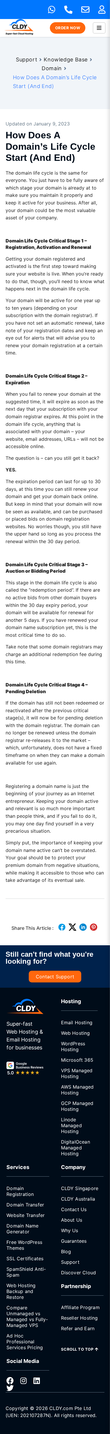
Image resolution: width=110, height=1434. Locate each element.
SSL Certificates (24, 1258)
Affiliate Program (80, 1307)
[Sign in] (102, 10)
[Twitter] (10, 1388)
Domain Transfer (25, 1205)
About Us (71, 1220)
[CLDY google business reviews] (24, 1069)
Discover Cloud (78, 1272)
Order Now (67, 27)
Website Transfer (25, 1215)
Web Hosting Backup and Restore (20, 1291)
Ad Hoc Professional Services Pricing (24, 1341)
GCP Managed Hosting (77, 1106)
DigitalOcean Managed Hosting (75, 1147)
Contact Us (74, 1209)
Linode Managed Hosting (71, 1125)
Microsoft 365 (77, 1060)
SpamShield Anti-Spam (26, 1272)
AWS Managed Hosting (77, 1090)
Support (26, 59)
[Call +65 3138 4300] (68, 10)
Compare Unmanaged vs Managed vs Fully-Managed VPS (27, 1316)
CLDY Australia (78, 1199)
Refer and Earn (78, 1328)
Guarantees (74, 1241)
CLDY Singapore (80, 1188)
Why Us (69, 1230)
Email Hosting (77, 1022)
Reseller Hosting (79, 1318)
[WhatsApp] (51, 10)
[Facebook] (10, 1380)
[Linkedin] (36, 1380)
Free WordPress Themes (24, 1245)
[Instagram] (23, 1380)
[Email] (85, 10)
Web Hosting (75, 1033)
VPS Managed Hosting (77, 1073)
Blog (66, 1251)
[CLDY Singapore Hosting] (24, 1006)
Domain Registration (20, 1191)
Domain (52, 68)
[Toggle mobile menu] (99, 28)
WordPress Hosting (73, 1046)
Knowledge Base (66, 59)
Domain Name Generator (22, 1229)
